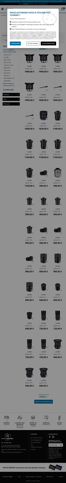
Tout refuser (33, 43)
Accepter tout (49, 43)
